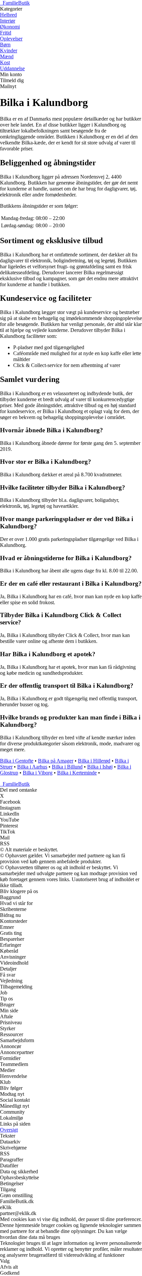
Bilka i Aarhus (32, 767)
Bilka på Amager (55, 761)
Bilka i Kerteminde (77, 772)
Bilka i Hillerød (94, 761)
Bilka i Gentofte (16, 761)
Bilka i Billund (67, 767)
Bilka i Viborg (38, 772)
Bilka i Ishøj (100, 767)
